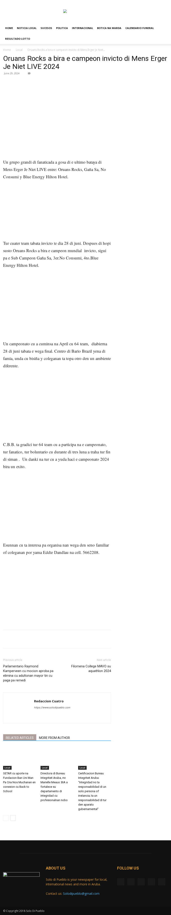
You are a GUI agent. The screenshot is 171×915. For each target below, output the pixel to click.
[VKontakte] (157, 3)
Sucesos (46, 28)
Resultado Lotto (17, 38)
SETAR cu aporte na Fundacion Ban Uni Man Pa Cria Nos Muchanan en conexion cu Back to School (19, 782)
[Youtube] (164, 3)
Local (19, 50)
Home (9, 28)
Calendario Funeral (139, 28)
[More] (76, 91)
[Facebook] (135, 3)
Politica (62, 28)
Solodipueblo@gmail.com (81, 893)
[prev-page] (6, 818)
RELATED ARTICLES (20, 738)
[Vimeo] (150, 3)
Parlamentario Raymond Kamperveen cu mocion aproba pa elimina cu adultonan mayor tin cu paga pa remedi (28, 673)
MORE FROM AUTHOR (54, 738)
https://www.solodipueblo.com (52, 707)
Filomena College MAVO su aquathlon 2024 (91, 668)
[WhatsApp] (65, 91)
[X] (142, 3)
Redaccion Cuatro (49, 701)
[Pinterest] (55, 91)
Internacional (82, 28)
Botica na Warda (109, 28)
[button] (162, 28)
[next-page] (13, 818)
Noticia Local (27, 28)
